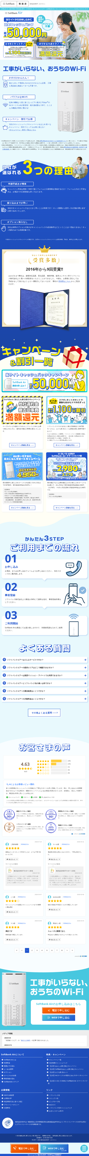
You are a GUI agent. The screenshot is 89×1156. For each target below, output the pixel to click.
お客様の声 (8, 1098)
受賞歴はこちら (64, 281)
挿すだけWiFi (25, 1040)
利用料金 (7, 1063)
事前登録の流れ (9, 1079)
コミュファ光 (53, 1098)
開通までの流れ (9, 1066)
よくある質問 (8, 1069)
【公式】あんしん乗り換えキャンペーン (63, 1066)
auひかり (52, 1105)
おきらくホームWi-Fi (56, 1111)
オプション (8, 1072)
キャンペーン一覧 (55, 1060)
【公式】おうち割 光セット (58, 1072)
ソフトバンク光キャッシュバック (60, 1108)
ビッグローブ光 (54, 1102)
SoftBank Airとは (10, 1060)
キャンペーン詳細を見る (20, 445)
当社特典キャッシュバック (58, 1063)
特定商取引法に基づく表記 (13, 1102)
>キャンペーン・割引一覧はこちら (22, 130)
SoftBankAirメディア (11, 1082)
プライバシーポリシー (11, 1105)
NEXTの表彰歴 (9, 1095)
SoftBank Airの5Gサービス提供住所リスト (54, 141)
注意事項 (7, 1108)
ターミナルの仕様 (10, 1075)
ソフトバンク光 (54, 1095)
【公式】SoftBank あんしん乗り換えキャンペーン (66, 1069)
